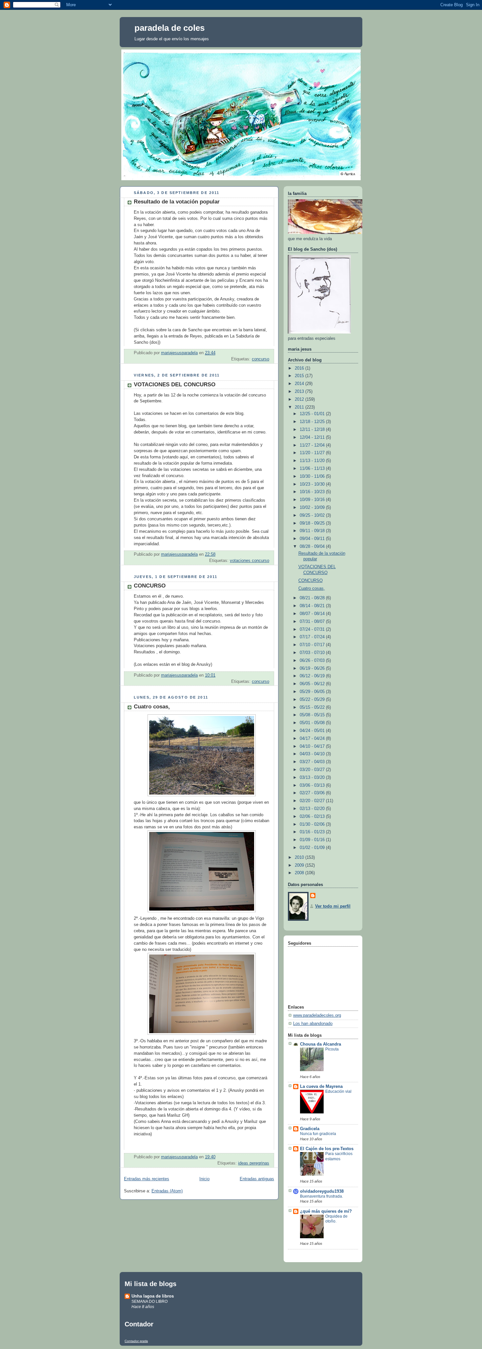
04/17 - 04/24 (313, 738)
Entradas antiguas (257, 1179)
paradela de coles (169, 28)
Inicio (204, 1179)
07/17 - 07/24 (313, 637)
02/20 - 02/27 (313, 801)
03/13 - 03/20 (313, 777)
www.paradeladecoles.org (317, 1015)
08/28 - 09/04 (313, 546)
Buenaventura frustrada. (321, 1196)
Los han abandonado (312, 1023)
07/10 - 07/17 (313, 645)
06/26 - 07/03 (313, 660)
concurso (260, 359)
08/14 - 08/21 (313, 606)
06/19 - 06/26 (313, 668)
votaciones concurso (249, 560)
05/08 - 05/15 (313, 715)
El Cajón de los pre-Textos (326, 1149)
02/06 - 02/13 (313, 816)
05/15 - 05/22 (313, 707)
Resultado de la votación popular (177, 202)
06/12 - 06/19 (313, 676)
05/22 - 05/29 (313, 699)
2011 (300, 407)
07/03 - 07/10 (313, 652)
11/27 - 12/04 (313, 445)
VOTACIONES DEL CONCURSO (174, 384)
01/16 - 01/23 (313, 832)
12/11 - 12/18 (313, 429)
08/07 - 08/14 (313, 613)
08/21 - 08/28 (313, 598)
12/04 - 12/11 (313, 437)
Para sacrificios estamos (338, 1156)
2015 (300, 376)
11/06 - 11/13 (313, 468)
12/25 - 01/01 (313, 414)
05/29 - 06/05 (313, 691)
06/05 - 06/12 (313, 684)
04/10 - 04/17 (313, 746)
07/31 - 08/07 (313, 621)
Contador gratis (136, 1341)
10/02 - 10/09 (313, 507)
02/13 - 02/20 (313, 808)
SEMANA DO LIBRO (149, 1301)
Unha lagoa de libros (152, 1296)
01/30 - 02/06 (313, 824)
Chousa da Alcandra (320, 1044)
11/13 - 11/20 (313, 460)
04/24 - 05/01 (313, 730)
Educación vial (338, 1091)
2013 (300, 391)
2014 (300, 383)
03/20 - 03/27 (313, 769)
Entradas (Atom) (167, 1191)
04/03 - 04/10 (313, 754)
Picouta (332, 1049)
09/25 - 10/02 (313, 515)
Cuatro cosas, (152, 706)
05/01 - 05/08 (313, 723)
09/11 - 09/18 (313, 531)
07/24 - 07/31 (313, 629)
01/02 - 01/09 (313, 847)
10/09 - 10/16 (313, 499)
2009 (300, 865)
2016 (300, 368)
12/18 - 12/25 (313, 421)
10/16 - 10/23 (313, 492)
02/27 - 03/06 (313, 793)
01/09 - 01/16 (313, 840)
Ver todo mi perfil (333, 906)
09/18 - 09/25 (313, 523)
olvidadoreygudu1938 (322, 1191)
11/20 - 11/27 (313, 453)
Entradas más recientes (146, 1179)
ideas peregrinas (253, 1163)
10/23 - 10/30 (313, 484)
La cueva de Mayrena (321, 1086)
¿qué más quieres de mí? (326, 1211)
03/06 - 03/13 (313, 785)
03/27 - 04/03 (313, 762)
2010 (300, 857)
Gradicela (309, 1129)
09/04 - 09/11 (313, 538)
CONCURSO (150, 586)
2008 (300, 873)
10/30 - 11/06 (313, 476)
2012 (300, 399)
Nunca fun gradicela (318, 1133)
